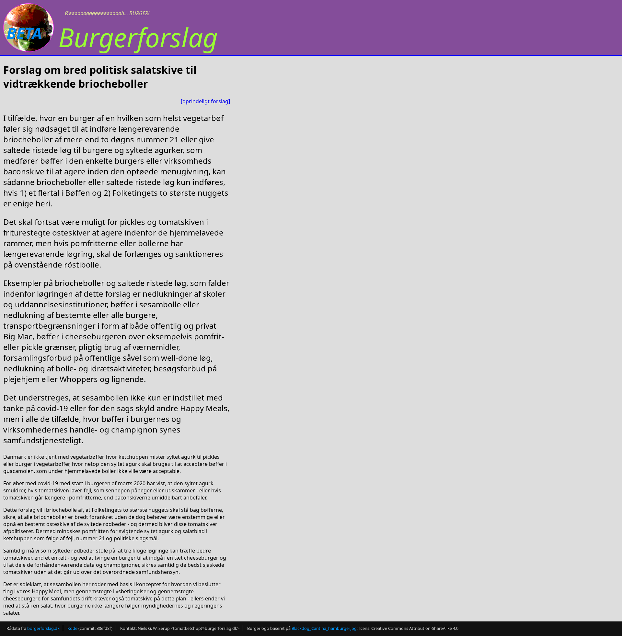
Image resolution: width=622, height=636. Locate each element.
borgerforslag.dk (43, 628)
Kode (72, 628)
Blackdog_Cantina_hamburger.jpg (324, 628)
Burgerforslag (138, 37)
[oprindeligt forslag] (205, 101)
